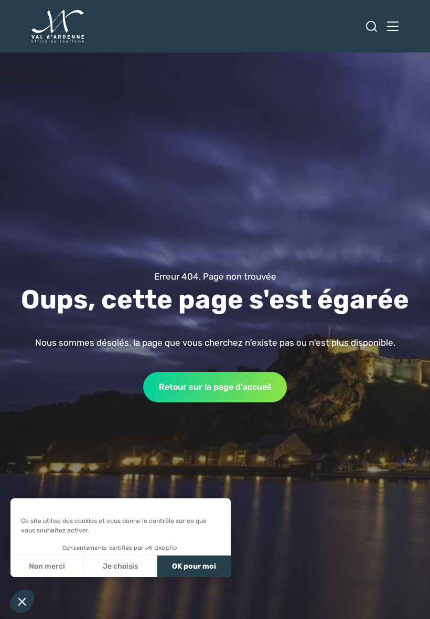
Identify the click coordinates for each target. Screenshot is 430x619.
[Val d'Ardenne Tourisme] (57, 26)
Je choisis (120, 566)
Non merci (47, 566)
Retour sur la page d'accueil (215, 387)
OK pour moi (194, 566)
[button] (22, 601)
